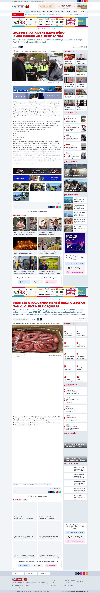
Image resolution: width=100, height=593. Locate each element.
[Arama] (87, 12)
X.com (38, 282)
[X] (80, 1)
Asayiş (39, 11)
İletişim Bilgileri (81, 584)
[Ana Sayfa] (16, 12)
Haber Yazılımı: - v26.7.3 (75, 591)
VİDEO (82, 11)
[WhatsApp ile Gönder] (60, 207)
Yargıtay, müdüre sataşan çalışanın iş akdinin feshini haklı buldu (43, 14)
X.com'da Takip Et (76, 268)
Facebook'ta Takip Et (76, 263)
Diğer (75, 11)
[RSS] (87, 1)
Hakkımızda (54, 583)
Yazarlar (69, 11)
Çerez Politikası (68, 585)
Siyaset (33, 11)
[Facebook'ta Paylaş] (20, 47)
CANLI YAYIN (31, 573)
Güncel (20, 11)
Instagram (52, 282)
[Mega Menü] (13, 12)
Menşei (40, 484)
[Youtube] (85, 1)
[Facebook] (78, 1)
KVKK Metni (80, 582)
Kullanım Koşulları (69, 580)
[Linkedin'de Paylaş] (54, 207)
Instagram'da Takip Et (76, 272)
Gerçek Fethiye (21, 355)
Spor (43, 11)
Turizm (63, 11)
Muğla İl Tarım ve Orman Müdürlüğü (22, 319)
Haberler (15, 29)
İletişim (27, 1)
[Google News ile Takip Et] (57, 82)
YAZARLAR (43, 573)
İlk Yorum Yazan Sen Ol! (38, 211)
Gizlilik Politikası (69, 583)
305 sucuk (48, 484)
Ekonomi (49, 11)
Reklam (21, 1)
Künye (15, 1)
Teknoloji (56, 11)
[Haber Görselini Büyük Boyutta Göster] (37, 67)
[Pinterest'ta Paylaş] (57, 207)
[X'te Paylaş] (22, 47)
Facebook (25, 282)
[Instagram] (82, 1)
